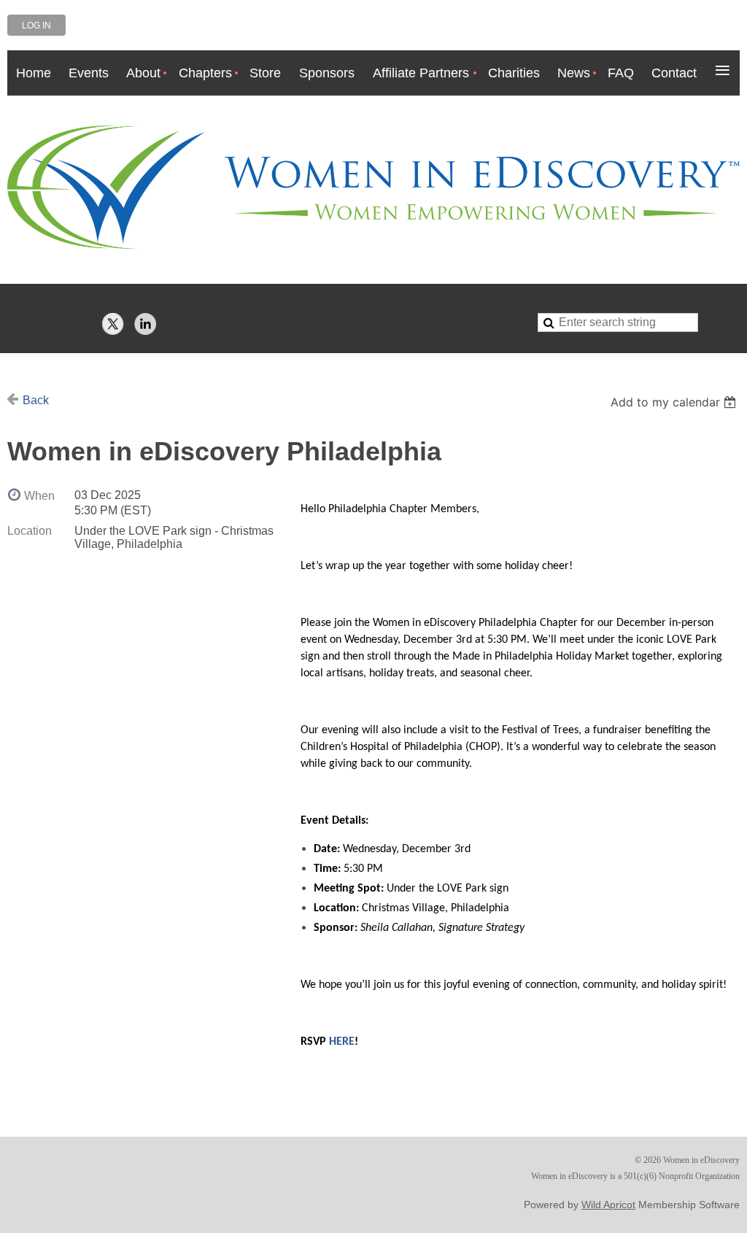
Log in (36, 25)
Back (36, 400)
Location (29, 531)
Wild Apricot (608, 1204)
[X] (113, 324)
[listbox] (675, 402)
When (39, 496)
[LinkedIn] (145, 324)
